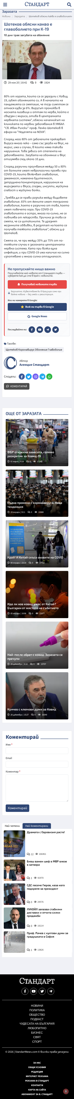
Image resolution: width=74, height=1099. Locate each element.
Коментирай (18, 386)
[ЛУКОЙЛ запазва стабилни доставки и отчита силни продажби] (14, 918)
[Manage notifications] (66, 1091)
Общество (37, 1014)
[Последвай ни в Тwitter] (42, 991)
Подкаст (37, 1019)
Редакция (37, 1072)
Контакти (37, 1085)
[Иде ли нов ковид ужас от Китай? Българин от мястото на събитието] (37, 594)
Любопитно (37, 1028)
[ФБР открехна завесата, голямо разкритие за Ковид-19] (37, 442)
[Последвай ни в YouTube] (33, 991)
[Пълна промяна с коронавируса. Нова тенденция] (37, 493)
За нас (37, 1063)
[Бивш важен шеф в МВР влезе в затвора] (14, 870)
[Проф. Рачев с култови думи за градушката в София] (14, 942)
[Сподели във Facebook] (22, 377)
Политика (37, 1010)
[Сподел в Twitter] (29, 377)
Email (9, 758)
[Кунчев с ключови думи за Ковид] (37, 695)
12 (32, 854)
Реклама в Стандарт (37, 1081)
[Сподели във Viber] (36, 377)
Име (9, 744)
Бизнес (37, 1032)
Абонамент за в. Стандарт (37, 1094)
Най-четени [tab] (12, 826)
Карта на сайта (37, 1090)
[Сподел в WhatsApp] (49, 377)
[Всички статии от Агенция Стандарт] (10, 362)
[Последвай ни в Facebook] (25, 991)
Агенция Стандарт (34, 364)
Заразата (19, 16)
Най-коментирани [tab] (36, 826)
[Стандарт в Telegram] (47, 329)
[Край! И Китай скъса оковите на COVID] (37, 543)
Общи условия (37, 1067)
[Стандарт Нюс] (36, 984)
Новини (6, 16)
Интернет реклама (37, 1076)
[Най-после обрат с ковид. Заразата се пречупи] (37, 645)
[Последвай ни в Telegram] (50, 991)
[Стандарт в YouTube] (39, 329)
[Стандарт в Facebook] (32, 329)
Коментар (13, 771)
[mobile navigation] (5, 5)
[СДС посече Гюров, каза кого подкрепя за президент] (14, 894)
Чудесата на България (37, 1023)
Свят (37, 1037)
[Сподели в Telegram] (42, 377)
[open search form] (69, 4)
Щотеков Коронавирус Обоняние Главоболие (34, 350)
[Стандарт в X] (55, 329)
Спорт (37, 1041)
